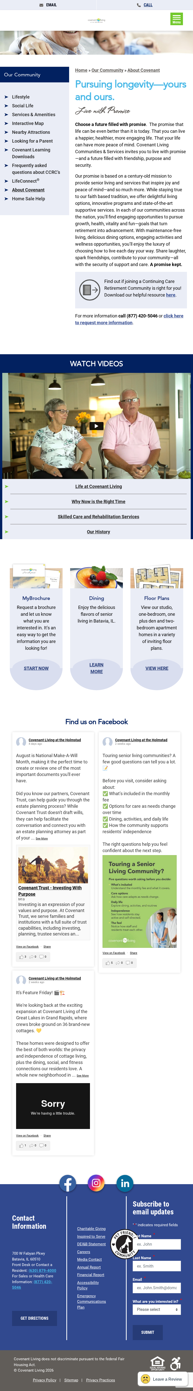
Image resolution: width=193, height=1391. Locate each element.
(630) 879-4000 (42, 1270)
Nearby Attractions (31, 132)
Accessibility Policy (88, 1285)
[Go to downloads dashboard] (89, 289)
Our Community (107, 70)
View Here (157, 668)
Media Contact (89, 1259)
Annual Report (89, 1267)
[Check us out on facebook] (68, 1184)
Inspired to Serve (91, 1236)
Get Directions (35, 1318)
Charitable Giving (91, 1228)
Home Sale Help (28, 198)
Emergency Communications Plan (91, 1302)
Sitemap (71, 1380)
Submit (147, 1332)
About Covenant (28, 189)
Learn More (96, 668)
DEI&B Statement (91, 1244)
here (170, 295)
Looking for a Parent (32, 141)
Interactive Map (28, 123)
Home (81, 70)
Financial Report (90, 1275)
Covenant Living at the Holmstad (55, 740)
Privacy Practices (100, 1380)
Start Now (36, 668)
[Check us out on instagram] (96, 1184)
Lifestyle (21, 97)
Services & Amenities (33, 114)
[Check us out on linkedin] (125, 1184)
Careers (83, 1252)
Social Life (22, 105)
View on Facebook (27, 946)
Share (47, 946)
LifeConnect (25, 181)
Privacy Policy (44, 1380)
